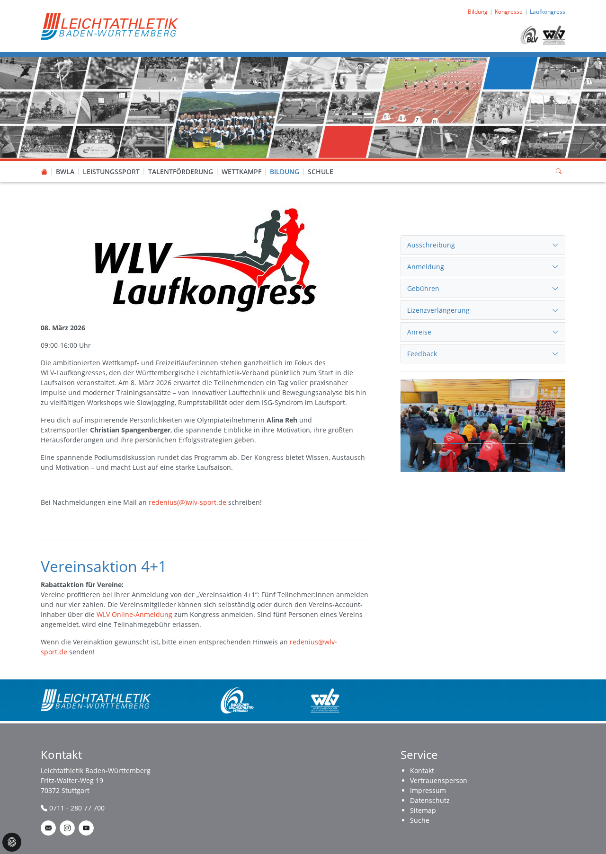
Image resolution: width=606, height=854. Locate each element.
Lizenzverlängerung (438, 310)
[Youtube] (86, 828)
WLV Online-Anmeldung (134, 614)
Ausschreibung (431, 244)
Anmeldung (425, 266)
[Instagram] (67, 828)
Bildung (284, 171)
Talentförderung (180, 171)
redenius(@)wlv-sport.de (187, 502)
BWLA (65, 171)
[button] (65, 162)
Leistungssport (111, 171)
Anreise (419, 331)
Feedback (422, 353)
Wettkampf (241, 171)
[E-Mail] (48, 828)
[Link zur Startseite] (109, 25)
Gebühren (423, 288)
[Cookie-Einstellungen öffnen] (11, 842)
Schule (320, 171)
